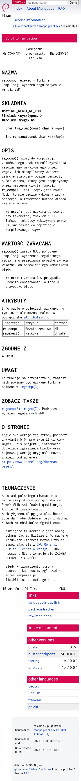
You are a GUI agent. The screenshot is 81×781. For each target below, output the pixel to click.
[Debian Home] (5, 9)
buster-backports (25, 26)
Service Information (29, 20)
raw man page (40, 616)
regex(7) (31, 409)
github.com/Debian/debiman (32, 769)
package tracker (41, 609)
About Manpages (40, 8)
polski (33, 707)
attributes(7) (36, 317)
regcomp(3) (29, 387)
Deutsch (35, 686)
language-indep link (44, 602)
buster (33, 647)
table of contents (44, 628)
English (34, 693)
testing (33, 661)
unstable (35, 667)
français (35, 700)
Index (18, 8)
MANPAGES (20, 1)
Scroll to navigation (21, 38)
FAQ (61, 8)
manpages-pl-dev (49, 26)
